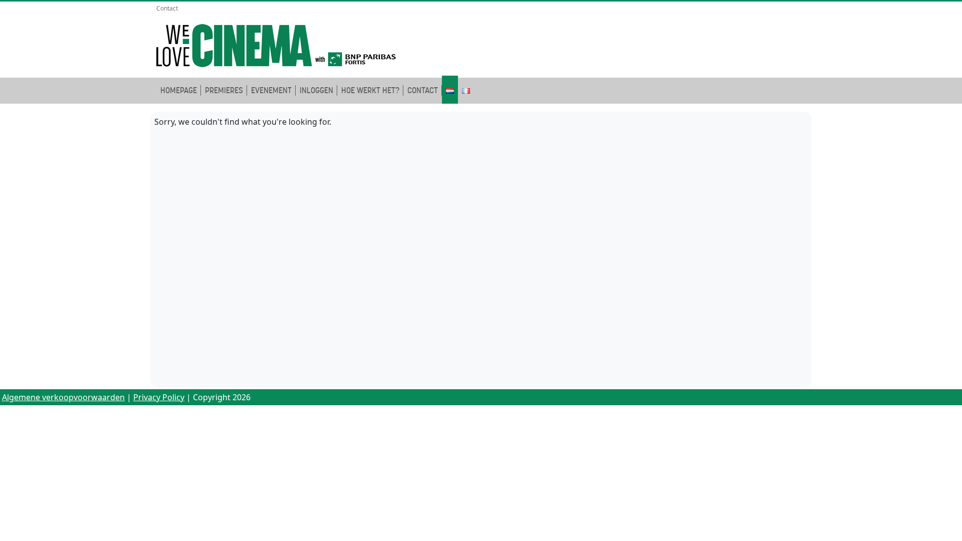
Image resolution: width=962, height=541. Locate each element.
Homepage (178, 90)
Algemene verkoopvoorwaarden (63, 397)
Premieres (224, 90)
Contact (167, 8)
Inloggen (316, 90)
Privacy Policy (158, 397)
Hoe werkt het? (370, 90)
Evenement (271, 90)
